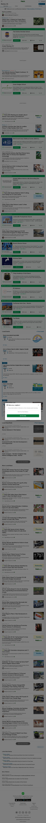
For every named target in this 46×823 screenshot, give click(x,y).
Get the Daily (23, 415)
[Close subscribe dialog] (38, 405)
